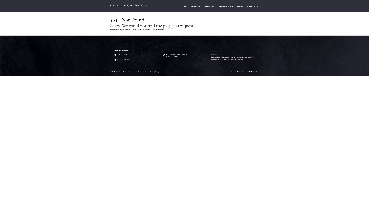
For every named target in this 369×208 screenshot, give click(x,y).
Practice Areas (209, 6)
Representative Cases (226, 6)
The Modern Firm (253, 72)
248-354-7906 (254, 6)
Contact (240, 6)
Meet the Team (195, 6)
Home (185, 6)
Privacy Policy (154, 72)
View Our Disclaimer (141, 72)
